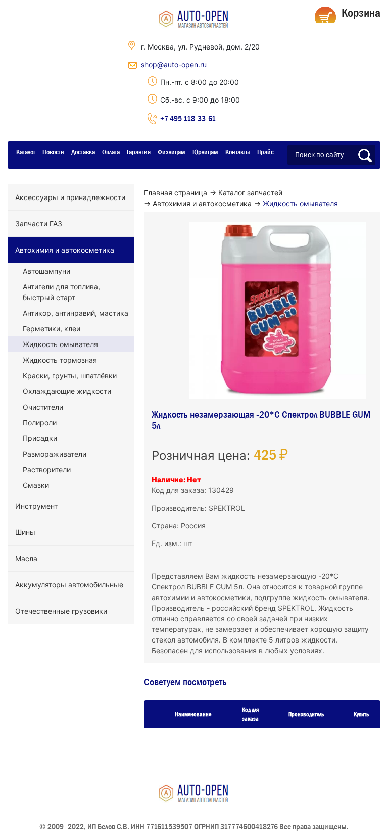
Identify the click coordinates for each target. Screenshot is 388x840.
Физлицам (171, 151)
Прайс (265, 151)
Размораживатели (54, 454)
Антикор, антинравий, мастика (75, 313)
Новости (53, 151)
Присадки (40, 438)
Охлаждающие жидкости (67, 391)
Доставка (83, 151)
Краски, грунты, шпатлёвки (70, 375)
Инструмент (36, 506)
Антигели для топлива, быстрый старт (61, 292)
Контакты (237, 151)
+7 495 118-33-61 (188, 118)
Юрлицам (205, 151)
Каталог (25, 151)
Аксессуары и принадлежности (70, 197)
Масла (26, 558)
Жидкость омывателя (60, 344)
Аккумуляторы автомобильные (69, 584)
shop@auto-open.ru (174, 64)
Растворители (47, 469)
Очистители (43, 407)
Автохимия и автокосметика (64, 249)
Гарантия (139, 151)
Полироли (40, 422)
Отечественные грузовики (61, 611)
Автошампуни (46, 271)
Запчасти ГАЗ (38, 223)
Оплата (111, 151)
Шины (25, 532)
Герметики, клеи (51, 328)
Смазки (36, 485)
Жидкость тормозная (60, 360)
